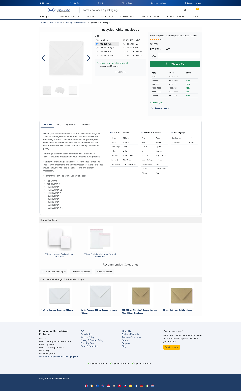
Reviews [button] (85, 124)
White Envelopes (104, 271)
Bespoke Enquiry (162, 108)
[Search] (185, 10)
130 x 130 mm (132, 44)
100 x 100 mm (105, 44)
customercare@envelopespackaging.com (58, 356)
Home (43, 22)
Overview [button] (47, 124)
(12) (161, 39)
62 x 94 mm (103, 40)
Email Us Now (171, 347)
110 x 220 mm (134, 51)
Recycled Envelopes (81, 271)
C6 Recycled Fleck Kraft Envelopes (177, 310)
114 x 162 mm (106, 47)
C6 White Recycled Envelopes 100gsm (56, 310)
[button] (89, 58)
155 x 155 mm (104, 51)
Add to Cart (177, 63)
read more (120, 71)
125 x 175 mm (132, 47)
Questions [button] (71, 124)
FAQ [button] (59, 124)
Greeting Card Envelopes (75, 22)
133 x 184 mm (106, 55)
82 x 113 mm (133, 40)
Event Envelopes (56, 22)
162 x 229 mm (133, 55)
